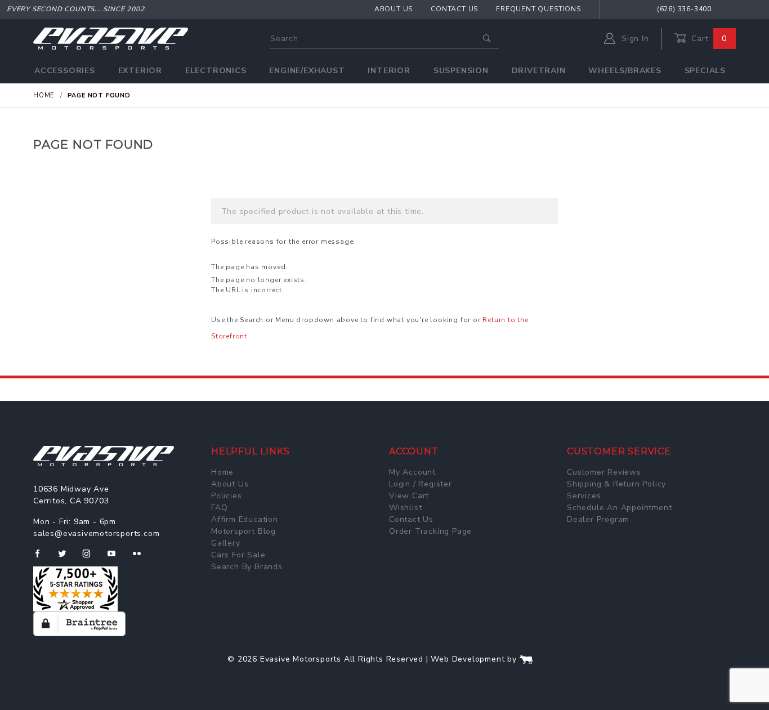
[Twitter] (66, 558)
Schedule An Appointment (619, 507)
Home (222, 472)
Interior (389, 70)
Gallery (225, 543)
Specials (705, 70)
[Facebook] (42, 558)
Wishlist (405, 507)
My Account (412, 472)
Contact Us (454, 9)
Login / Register (420, 484)
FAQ (219, 507)
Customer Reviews (604, 472)
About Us (393, 9)
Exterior (140, 70)
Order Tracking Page (430, 531)
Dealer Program (598, 519)
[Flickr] (141, 558)
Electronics (216, 70)
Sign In (634, 38)
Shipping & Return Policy (616, 484)
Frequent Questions (538, 9)
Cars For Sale (238, 555)
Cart (707, 38)
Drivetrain (539, 70)
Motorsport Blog (243, 531)
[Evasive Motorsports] (110, 38)
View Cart (409, 495)
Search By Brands (247, 566)
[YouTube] (117, 558)
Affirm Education (244, 519)
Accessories (64, 70)
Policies (226, 495)
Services (584, 495)
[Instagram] (91, 558)
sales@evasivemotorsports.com (96, 533)
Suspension (461, 70)
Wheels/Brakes (624, 70)
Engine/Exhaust (307, 70)
